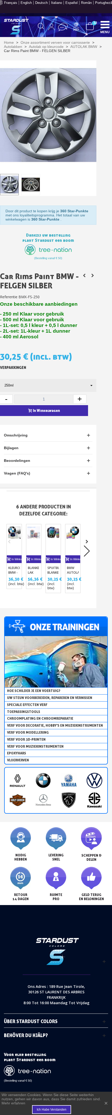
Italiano (56, 3)
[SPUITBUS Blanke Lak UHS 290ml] (53, 539)
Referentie (8, 296)
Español (71, 3)
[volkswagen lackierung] (94, 780)
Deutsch (41, 3)
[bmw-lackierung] (43, 780)
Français (10, 3)
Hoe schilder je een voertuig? (33, 691)
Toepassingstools (23, 712)
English (26, 3)
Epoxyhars (16, 753)
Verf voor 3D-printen (26, 739)
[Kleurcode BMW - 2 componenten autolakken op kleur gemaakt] (84, 275)
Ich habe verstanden (51, 1109)
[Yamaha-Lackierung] (69, 780)
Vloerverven (18, 760)
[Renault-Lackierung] (17, 780)
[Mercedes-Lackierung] (43, 800)
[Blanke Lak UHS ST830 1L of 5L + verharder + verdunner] (33, 539)
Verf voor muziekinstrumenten (35, 746)
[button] (87, 541)
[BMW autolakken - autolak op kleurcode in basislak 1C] (72, 539)
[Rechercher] (41, 26)
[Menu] (105, 24)
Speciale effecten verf (27, 705)
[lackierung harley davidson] (17, 800)
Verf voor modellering (28, 732)
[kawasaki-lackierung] (94, 800)
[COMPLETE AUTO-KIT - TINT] (92, 275)
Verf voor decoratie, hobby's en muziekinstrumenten (55, 725)
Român (86, 3)
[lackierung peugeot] (69, 800)
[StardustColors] (16, 26)
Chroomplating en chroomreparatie (40, 718)
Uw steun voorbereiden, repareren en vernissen (49, 698)
